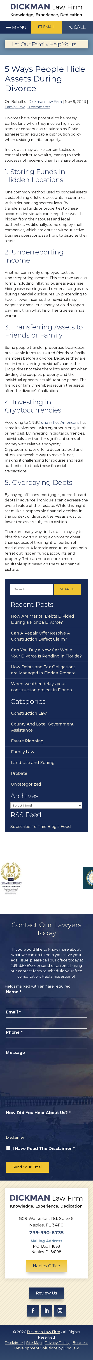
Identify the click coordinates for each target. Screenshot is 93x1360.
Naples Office (46, 1265)
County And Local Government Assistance (42, 727)
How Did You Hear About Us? (38, 1112)
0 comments (39, 107)
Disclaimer (15, 1137)
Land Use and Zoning (33, 762)
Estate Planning (27, 741)
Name (13, 991)
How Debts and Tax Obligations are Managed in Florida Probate (43, 669)
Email (13, 1012)
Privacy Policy (57, 1343)
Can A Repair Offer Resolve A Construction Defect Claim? (40, 636)
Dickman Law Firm (45, 102)
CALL (80, 27)
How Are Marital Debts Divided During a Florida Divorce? (42, 619)
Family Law (15, 107)
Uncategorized (26, 784)
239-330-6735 (24, 965)
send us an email (56, 965)
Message (15, 1052)
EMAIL (49, 27)
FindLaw (71, 1348)
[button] (15, 26)
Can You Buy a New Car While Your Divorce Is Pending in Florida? (46, 653)
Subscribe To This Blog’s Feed (40, 826)
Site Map (34, 1343)
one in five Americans (60, 422)
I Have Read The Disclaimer (44, 1148)
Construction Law (29, 713)
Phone (14, 1032)
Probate (19, 773)
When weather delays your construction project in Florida (41, 686)
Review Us (46, 1293)
